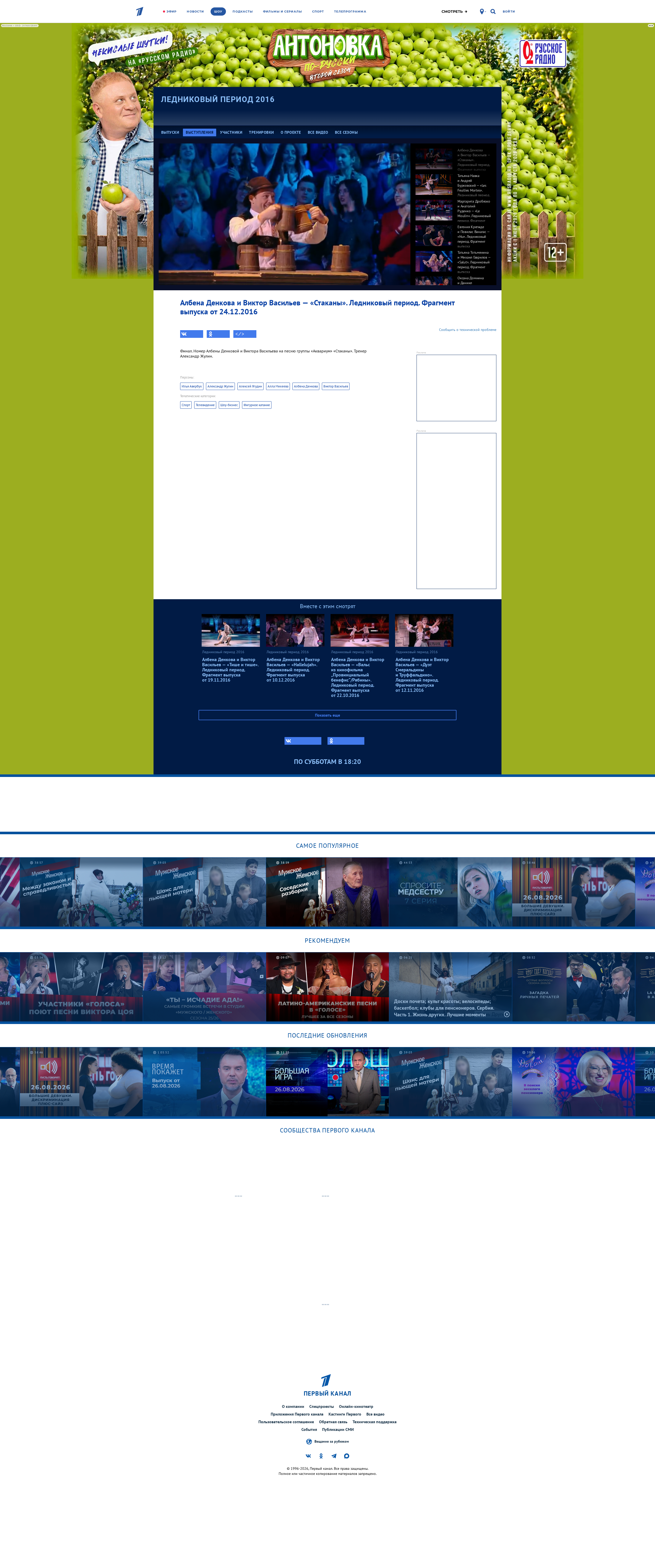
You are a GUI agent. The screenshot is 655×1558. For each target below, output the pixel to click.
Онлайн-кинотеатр (356, 1406)
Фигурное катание (257, 405)
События (309, 1429)
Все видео (375, 1414)
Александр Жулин (220, 386)
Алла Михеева (278, 386)
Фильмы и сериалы (282, 11)
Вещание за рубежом (331, 1441)
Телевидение (205, 405)
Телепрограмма (350, 11)
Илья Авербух (192, 386)
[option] (453, 156)
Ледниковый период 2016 (218, 99)
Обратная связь (333, 1421)
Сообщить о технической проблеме (467, 329)
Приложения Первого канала (297, 1414)
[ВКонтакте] (191, 334)
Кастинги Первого (345, 1414)
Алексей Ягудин (250, 386)
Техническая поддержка (375, 1421)
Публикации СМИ (338, 1429)
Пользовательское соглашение (286, 1421)
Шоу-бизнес (229, 405)
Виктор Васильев (335, 386)
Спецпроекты (321, 1406)
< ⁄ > (239, 334)
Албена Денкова (306, 386)
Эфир (172, 11)
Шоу (218, 11)
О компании (293, 1406)
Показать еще (327, 715)
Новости (195, 11)
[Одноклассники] (218, 334)
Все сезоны (346, 132)
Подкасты (243, 11)
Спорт (318, 11)
